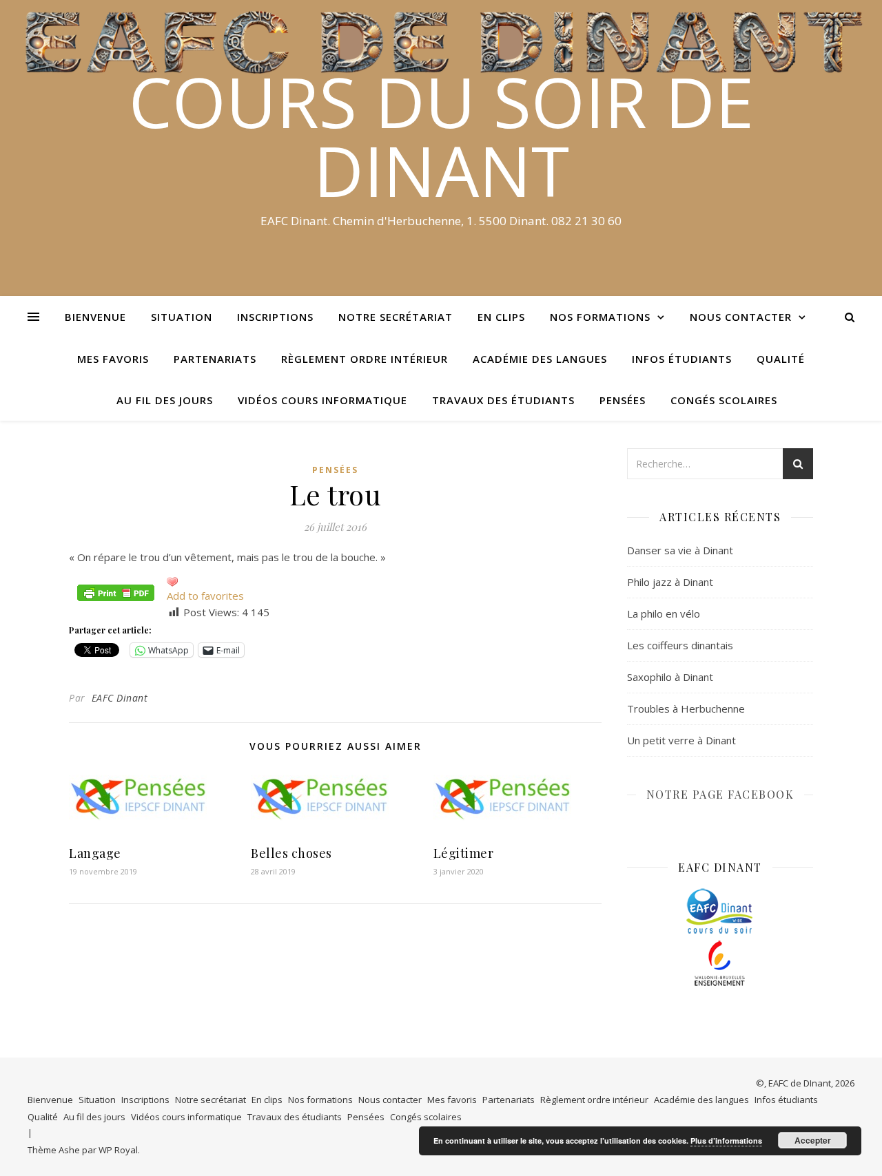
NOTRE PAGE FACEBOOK (720, 794)
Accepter (812, 1140)
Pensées (622, 400)
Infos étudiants (682, 359)
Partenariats (215, 359)
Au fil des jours (164, 400)
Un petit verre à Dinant (681, 740)
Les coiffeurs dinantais (680, 645)
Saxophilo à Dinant (670, 677)
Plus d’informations (726, 1140)
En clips (501, 317)
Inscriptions (275, 317)
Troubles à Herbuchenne (686, 708)
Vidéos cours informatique (322, 400)
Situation (181, 317)
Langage (95, 853)
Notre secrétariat (395, 317)
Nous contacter (741, 317)
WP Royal (118, 1150)
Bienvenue (95, 317)
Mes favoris (113, 359)
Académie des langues (540, 359)
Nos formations (600, 317)
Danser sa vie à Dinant (680, 550)
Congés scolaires (723, 400)
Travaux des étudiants (503, 400)
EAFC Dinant (120, 697)
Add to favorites (205, 595)
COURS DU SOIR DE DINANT (441, 135)
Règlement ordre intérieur (364, 359)
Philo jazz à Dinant (670, 582)
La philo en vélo (663, 613)
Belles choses (291, 853)
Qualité (781, 359)
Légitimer (463, 853)
